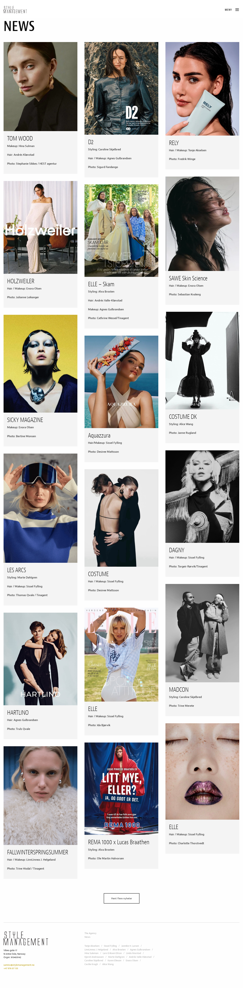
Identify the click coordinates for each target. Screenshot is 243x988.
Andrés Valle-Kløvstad (140, 957)
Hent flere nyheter (121, 898)
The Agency (90, 933)
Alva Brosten (119, 949)
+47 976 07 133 (11, 968)
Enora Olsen (132, 960)
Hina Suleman (91, 953)
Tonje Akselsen (91, 946)
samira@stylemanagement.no (19, 965)
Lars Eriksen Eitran (112, 953)
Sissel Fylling (110, 946)
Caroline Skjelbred (93, 960)
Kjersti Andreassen (94, 957)
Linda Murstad (133, 953)
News (87, 937)
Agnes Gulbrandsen (140, 949)
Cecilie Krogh (91, 964)
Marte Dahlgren (116, 957)
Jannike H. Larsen (130, 946)
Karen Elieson (114, 960)
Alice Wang (108, 964)
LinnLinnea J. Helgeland (96, 949)
